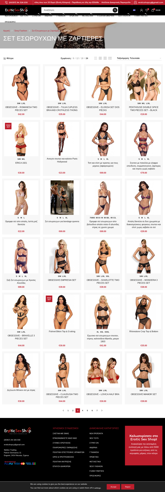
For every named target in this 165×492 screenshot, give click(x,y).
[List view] (95, 58)
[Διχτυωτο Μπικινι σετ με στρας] (21, 370)
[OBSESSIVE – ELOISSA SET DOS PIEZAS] (103, 83)
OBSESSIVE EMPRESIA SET (62, 280)
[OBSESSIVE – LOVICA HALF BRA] (103, 370)
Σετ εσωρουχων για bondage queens (62, 221)
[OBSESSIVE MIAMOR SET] (144, 370)
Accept (113, 487)
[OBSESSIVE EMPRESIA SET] (62, 256)
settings (97, 488)
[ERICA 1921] (21, 139)
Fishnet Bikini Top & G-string (62, 331)
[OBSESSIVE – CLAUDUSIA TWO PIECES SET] (62, 370)
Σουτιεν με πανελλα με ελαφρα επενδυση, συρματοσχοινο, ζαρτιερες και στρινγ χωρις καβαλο (144, 166)
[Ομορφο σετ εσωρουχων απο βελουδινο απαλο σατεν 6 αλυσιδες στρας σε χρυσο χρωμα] (103, 197)
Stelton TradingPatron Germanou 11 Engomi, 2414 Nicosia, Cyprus (16, 452)
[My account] (141, 10)
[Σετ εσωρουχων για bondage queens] (62, 197)
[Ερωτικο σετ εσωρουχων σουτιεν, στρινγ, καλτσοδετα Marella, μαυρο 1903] (103, 312)
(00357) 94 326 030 (18, 2)
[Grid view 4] (110, 58)
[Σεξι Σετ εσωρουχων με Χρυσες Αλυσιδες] (21, 256)
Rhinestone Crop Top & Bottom (143, 331)
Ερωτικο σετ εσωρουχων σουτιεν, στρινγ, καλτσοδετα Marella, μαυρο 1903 (103, 339)
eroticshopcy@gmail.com (150, 2)
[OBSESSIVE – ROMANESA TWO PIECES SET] (21, 83)
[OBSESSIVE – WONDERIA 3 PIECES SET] (144, 256)
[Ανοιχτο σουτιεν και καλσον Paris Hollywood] (62, 139)
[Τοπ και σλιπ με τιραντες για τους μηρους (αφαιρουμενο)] (103, 139)
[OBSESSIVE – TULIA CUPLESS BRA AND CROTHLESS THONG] (62, 83)
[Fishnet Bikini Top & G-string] (62, 312)
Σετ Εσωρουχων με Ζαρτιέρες (46, 31)
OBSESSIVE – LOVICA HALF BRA (102, 394)
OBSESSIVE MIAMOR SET (144, 394)
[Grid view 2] (100, 58)
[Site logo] (16, 10)
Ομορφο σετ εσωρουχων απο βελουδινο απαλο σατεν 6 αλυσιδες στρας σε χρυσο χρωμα (103, 224)
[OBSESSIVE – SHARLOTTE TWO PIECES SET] (103, 256)
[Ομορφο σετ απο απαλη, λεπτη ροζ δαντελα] (21, 197)
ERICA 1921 (21, 163)
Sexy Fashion (21, 31)
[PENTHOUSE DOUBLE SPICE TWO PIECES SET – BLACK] (144, 83)
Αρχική (6, 31)
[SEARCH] (115, 10)
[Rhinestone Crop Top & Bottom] (144, 312)
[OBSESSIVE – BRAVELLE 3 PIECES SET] (21, 312)
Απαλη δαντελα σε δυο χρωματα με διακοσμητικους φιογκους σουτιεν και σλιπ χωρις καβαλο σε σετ (144, 224)
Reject (127, 487)
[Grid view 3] (105, 58)
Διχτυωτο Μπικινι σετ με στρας (21, 390)
